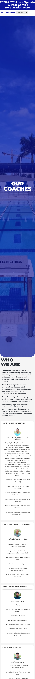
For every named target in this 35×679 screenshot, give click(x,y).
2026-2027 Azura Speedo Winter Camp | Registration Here (17, 4)
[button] (2, 13)
